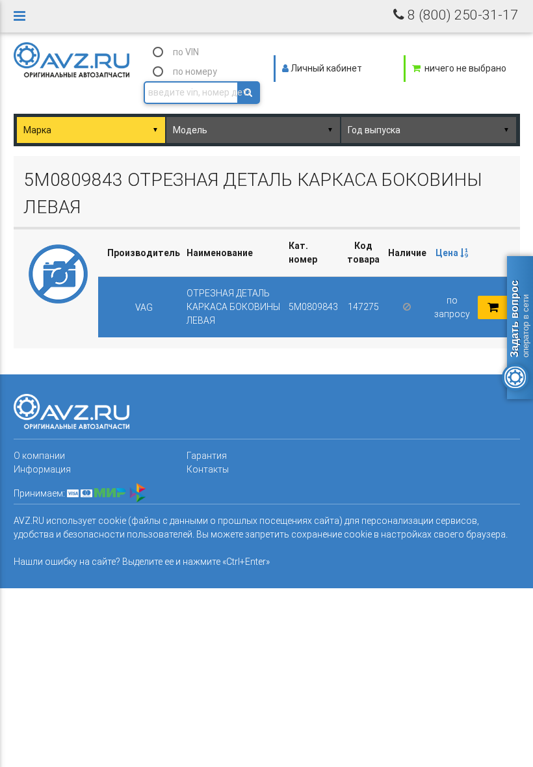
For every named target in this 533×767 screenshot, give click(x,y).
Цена (448, 253)
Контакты (208, 469)
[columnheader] (452, 253)
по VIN (186, 52)
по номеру (195, 71)
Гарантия (207, 456)
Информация (42, 469)
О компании (39, 456)
